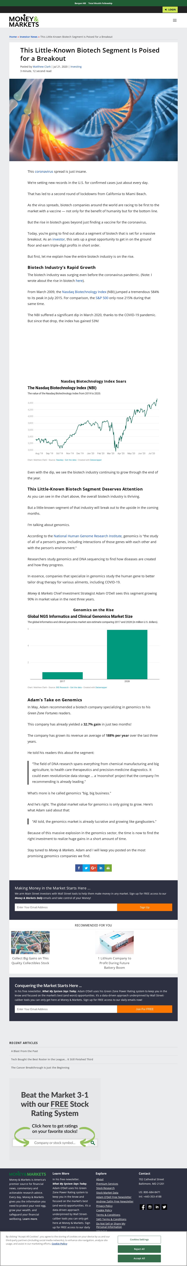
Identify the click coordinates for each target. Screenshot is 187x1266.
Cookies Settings (139, 1239)
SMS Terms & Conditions (111, 1219)
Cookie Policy (104, 1210)
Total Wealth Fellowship (100, 3)
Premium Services (107, 1183)
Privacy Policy (104, 1206)
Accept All (139, 1258)
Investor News (28, 36)
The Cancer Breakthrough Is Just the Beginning (40, 1067)
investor (58, 239)
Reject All (139, 1249)
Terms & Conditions (108, 1215)
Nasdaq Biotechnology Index (84, 292)
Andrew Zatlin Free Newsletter (114, 1201)
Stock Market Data (107, 1192)
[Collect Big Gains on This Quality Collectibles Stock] (30, 942)
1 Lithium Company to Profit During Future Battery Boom (114, 963)
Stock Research (105, 1188)
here (79, 280)
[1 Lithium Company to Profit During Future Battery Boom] (114, 942)
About (100, 1179)
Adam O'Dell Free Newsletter (113, 1197)
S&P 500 (102, 298)
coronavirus (44, 171)
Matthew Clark (42, 66)
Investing (76, 66)
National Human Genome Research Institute (88, 536)
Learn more (30, 1219)
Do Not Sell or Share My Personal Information (110, 1225)
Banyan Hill (80, 3)
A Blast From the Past (24, 1051)
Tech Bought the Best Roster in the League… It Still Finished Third (52, 1059)
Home (13, 36)
